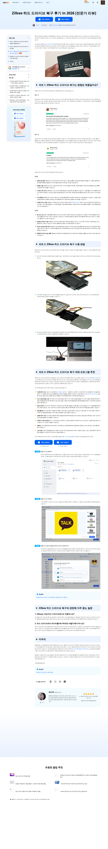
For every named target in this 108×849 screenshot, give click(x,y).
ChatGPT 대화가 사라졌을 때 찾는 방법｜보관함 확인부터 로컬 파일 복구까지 (18, 87)
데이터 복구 (15, 2)
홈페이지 (14, 799)
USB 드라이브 (75, 202)
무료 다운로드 (46, 19)
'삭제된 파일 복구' (62, 392)
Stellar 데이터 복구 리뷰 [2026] (45, 672)
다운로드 (86, 2)
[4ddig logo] (6, 2)
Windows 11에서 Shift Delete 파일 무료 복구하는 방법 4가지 (18, 101)
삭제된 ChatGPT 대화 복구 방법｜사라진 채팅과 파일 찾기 (18, 82)
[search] (97, 2)
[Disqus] (54, 733)
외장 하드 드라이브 (92, 394)
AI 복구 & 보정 (26, 2)
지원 (47, 2)
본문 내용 (12, 38)
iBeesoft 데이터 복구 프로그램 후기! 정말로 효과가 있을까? (52, 597)
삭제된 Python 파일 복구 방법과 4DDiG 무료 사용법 (18, 91)
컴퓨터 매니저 (38, 2)
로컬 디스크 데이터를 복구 (68, 436)
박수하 (37, 25)
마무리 (11, 61)
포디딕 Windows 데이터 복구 (81, 649)
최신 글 (11, 78)
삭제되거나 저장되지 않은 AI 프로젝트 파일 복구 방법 (18, 96)
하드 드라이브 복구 (50, 44)
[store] (93, 2)
